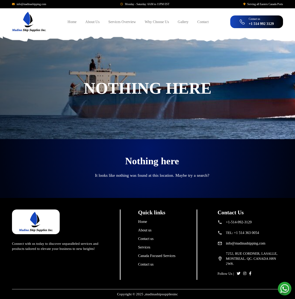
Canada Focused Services (156, 256)
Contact (203, 22)
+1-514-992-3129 (239, 222)
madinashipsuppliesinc (161, 294)
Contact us (145, 239)
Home (72, 22)
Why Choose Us (157, 22)
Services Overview (122, 22)
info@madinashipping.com (31, 4)
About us (144, 230)
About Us (92, 22)
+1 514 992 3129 (261, 24)
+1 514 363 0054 (246, 233)
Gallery (183, 22)
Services (144, 247)
